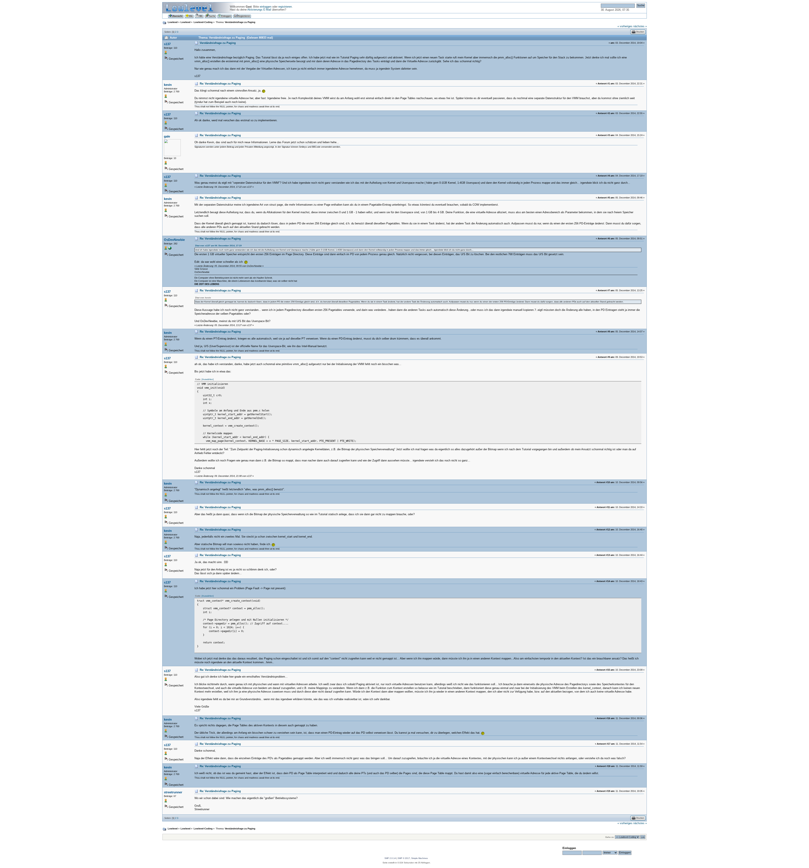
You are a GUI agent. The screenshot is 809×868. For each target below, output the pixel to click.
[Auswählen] (208, 379)
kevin (168, 84)
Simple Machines (419, 858)
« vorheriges (624, 26)
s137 (167, 44)
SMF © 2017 (404, 858)
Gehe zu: (609, 837)
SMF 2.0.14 (390, 858)
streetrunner (173, 792)
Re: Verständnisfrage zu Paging (220, 83)
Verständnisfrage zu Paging (218, 43)
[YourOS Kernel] (169, 249)
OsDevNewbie (174, 239)
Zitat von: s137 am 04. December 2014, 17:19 (218, 245)
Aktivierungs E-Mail (259, 9)
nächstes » (640, 26)
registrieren (285, 6)
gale (167, 136)
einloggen (265, 6)
